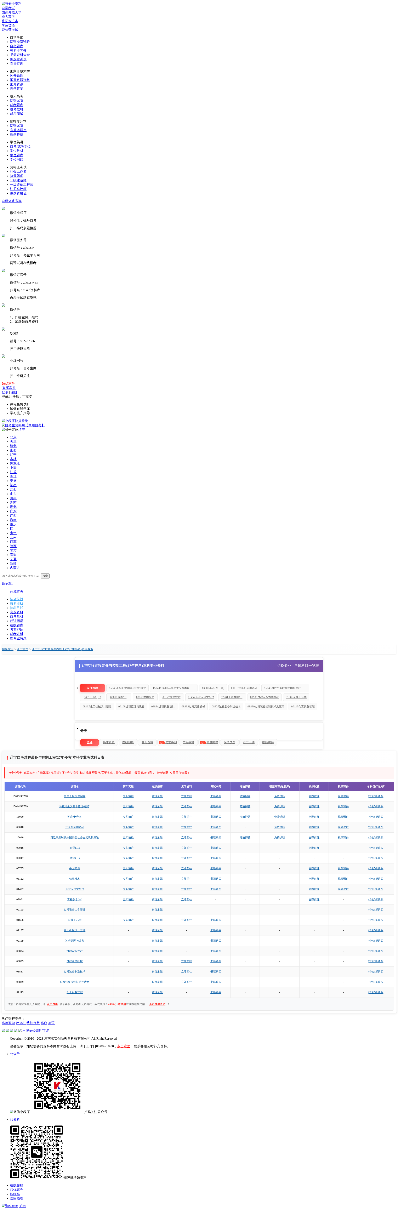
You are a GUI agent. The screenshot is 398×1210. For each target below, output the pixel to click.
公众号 (15, 1054)
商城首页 (16, 591)
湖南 (13, 502)
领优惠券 (8, 383)
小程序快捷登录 (16, 421)
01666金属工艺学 (296, 697)
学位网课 (16, 159)
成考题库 (16, 105)
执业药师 (16, 176)
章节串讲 (249, 742)
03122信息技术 (172, 697)
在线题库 (16, 625)
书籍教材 (188, 742)
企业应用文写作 (74, 889)
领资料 (15, 1119)
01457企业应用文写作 (201, 697)
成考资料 (16, 634)
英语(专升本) (74, 816)
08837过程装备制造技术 (226, 706)
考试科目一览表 (306, 666)
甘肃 (13, 550)
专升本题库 (18, 130)
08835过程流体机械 (193, 706)
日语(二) (75, 847)
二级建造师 (18, 180)
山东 (13, 494)
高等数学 (8, 1023)
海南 (13, 520)
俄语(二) (75, 858)
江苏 (13, 472)
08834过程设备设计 (163, 706)
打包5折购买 (375, 796)
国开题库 (16, 75)
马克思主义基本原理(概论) (74, 806)
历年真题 (109, 742)
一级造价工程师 (21, 184)
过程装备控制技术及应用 (75, 981)
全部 (89, 742)
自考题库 (16, 46)
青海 (13, 555)
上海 (13, 467)
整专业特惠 (18, 638)
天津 (13, 441)
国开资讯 (16, 84)
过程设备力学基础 (74, 909)
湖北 (13, 507)
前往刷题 (157, 796)
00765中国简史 (145, 697)
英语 (51, 1023)
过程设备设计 (75, 951)
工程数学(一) (74, 899)
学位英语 (8, 25)
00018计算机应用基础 (244, 688)
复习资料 (147, 742)
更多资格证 (18, 193)
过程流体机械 (75, 961)
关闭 (22, 1206)
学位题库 (16, 155)
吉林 (13, 459)
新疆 (13, 563)
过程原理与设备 (74, 940)
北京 (13, 437)
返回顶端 (16, 1198)
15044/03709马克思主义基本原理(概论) (175, 688)
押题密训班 (18, 59)
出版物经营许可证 (35, 1031)
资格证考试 (10, 30)
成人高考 (8, 16)
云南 (13, 537)
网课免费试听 (20, 42)
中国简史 (74, 868)
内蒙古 (15, 568)
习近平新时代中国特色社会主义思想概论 (74, 837)
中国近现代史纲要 (74, 796)
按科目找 (16, 608)
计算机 (21, 1023)
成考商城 (16, 113)
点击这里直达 (157, 1004)
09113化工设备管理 (303, 706)
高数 (44, 1023)
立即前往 (128, 796)
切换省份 (7, 649)
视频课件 (268, 742)
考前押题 (16, 629)
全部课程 (92, 688)
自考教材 (16, 616)
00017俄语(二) (118, 697)
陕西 (13, 546)
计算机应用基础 (74, 827)
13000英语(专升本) (213, 688)
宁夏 (13, 559)
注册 (14, 392)
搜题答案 (16, 88)
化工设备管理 (75, 992)
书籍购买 (215, 796)
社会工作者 (18, 171)
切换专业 (284, 666)
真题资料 (16, 612)
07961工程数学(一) (232, 697)
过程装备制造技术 (74, 971)
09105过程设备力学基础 (264, 697)
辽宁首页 (22, 649)
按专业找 (16, 603)
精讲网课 (16, 621)
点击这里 (162, 772)
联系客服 (9, 388)
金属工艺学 (74, 919)
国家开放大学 (12, 12)
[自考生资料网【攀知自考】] (23, 425)
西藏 (13, 541)
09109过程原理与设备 (131, 706)
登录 (5, 392)
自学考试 (8, 8)
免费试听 (279, 796)
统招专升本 (10, 21)
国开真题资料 (20, 80)
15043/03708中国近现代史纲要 (127, 688)
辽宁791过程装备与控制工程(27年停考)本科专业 (62, 649)
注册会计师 (18, 189)
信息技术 (74, 878)
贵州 (13, 533)
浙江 (13, 476)
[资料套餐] (10, 1206)
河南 (13, 498)
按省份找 (16, 599)
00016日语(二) (92, 697)
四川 (13, 528)
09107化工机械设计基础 (97, 706)
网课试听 (16, 100)
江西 (13, 489)
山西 (13, 450)
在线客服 (16, 1185)
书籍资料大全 (20, 55)
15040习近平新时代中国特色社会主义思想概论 (286, 688)
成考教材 (16, 109)
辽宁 (21, 429)
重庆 (13, 524)
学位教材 (16, 151)
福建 (13, 485)
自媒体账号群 (12, 201)
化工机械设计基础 (74, 930)
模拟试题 (229, 742)
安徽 (13, 481)
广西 (13, 515)
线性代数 (33, 1023)
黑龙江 (15, 463)
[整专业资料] (12, 3)
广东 (13, 511)
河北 (13, 446)
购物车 (15, 1194)
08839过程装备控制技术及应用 (266, 706)
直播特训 (16, 63)
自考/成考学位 (20, 146)
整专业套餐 (18, 50)
